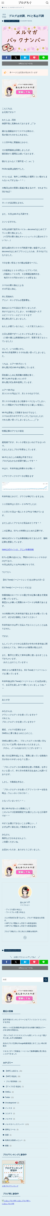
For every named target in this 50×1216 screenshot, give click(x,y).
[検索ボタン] (47, 3)
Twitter (9, 1097)
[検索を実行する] (45, 979)
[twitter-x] (25, 937)
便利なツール (11, 1129)
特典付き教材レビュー (15, 1140)
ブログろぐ (25, 3)
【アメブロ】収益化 (14, 1086)
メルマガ (10, 1119)
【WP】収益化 (12, 1076)
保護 (8, 1135)
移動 (8, 1146)
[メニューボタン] (3, 3)
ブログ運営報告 (13, 1081)
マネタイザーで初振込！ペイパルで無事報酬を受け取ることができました (25, 1052)
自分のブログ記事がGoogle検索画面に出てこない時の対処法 (25, 1044)
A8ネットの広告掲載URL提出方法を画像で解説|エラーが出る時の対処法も (24, 1029)
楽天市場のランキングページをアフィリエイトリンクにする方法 (25, 1021)
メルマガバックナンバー (12, 21)
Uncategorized (12, 1103)
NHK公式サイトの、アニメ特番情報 (18, 549)
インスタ (10, 1108)
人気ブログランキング (10, 1186)
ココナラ (10, 1113)
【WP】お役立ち (13, 1071)
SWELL (9, 1092)
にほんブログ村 (8, 1204)
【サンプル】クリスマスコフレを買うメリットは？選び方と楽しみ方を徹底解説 (25, 1036)
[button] (6, 57)
